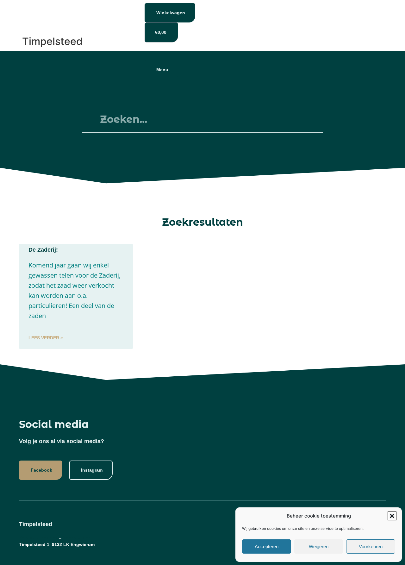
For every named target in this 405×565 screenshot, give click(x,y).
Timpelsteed (52, 41)
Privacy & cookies (38, 537)
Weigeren (318, 546)
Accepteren (266, 546)
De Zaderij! (43, 250)
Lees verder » (45, 337)
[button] (392, 516)
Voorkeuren (371, 546)
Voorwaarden (77, 537)
